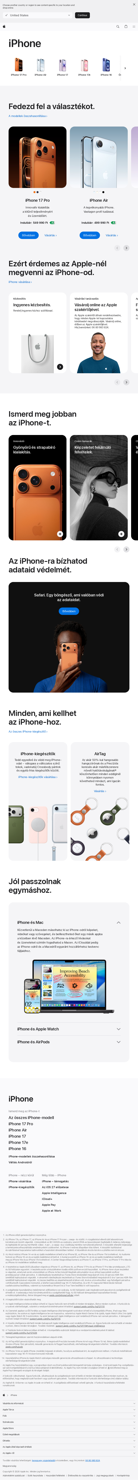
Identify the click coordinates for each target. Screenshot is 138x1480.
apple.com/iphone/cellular (61, 1295)
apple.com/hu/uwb (14, 1347)
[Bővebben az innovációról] (37, 487)
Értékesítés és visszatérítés (80, 1475)
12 (115, 770)
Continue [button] (82, 15)
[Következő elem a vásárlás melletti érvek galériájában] (126, 382)
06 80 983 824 (92, 1460)
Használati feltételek (55, 1475)
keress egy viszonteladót (43, 1460)
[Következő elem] (125, 68)
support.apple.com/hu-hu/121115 (89, 1306)
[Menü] (134, 27)
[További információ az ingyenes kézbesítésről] (37, 333)
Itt (109, 1368)
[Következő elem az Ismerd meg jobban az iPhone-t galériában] (126, 549)
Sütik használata (35, 1475)
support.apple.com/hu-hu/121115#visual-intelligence (80, 1326)
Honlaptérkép (123, 1475)
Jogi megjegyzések (105, 1475)
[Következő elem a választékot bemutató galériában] (126, 248)
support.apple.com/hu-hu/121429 (21, 1333)
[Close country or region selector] (134, 4)
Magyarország (9, 1466)
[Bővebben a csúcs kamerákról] (99, 487)
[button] (37, 15)
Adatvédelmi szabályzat (14, 1475)
